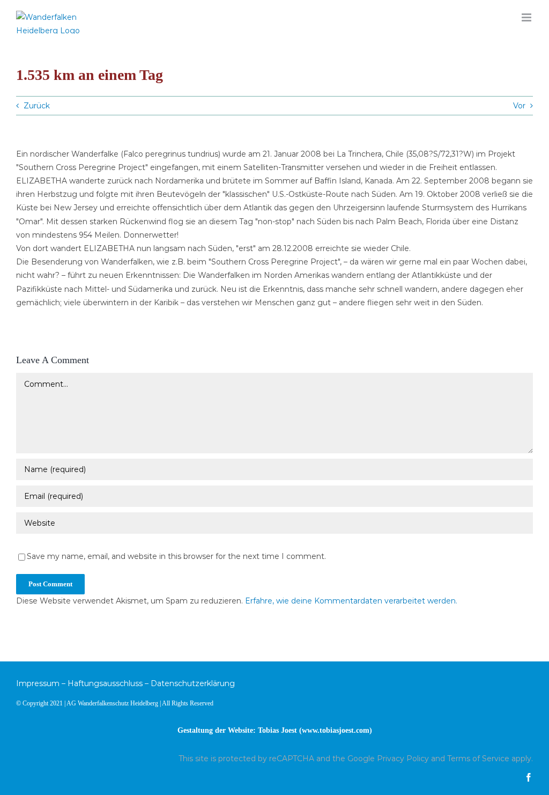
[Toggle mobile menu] (527, 17)
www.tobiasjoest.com (335, 730)
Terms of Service (478, 758)
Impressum (38, 683)
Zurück (37, 106)
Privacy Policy (403, 758)
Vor (519, 106)
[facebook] (528, 777)
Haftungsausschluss (105, 683)
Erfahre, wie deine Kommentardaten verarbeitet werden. (351, 601)
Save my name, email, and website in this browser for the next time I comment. (176, 556)
